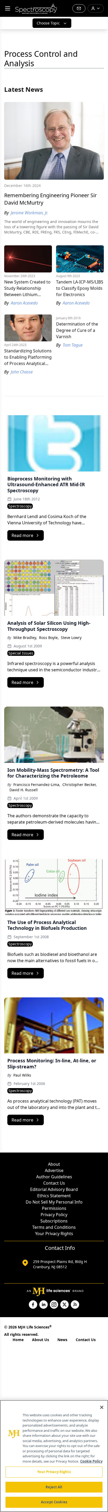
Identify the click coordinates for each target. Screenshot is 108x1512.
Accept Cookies (54, 1502)
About (54, 1164)
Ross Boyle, (49, 637)
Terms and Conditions (54, 1227)
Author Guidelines (54, 1177)
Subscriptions (54, 1221)
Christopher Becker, (79, 784)
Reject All (54, 1487)
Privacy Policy (54, 1214)
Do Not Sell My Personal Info (54, 1202)
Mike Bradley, (25, 637)
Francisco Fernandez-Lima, (36, 784)
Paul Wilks (22, 1075)
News (62, 1339)
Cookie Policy (91, 1461)
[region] (54, 1456)
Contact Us (54, 1183)
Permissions (54, 1208)
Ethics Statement (54, 1196)
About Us (40, 1339)
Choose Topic (48, 23)
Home (18, 1339)
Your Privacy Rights (54, 1233)
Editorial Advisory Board (54, 1189)
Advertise (54, 1170)
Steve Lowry (71, 637)
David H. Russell (23, 789)
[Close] (101, 1407)
